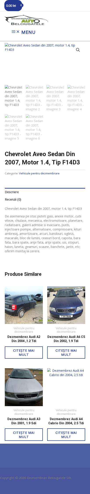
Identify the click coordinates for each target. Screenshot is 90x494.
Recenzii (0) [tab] (13, 199)
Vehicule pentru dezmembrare (39, 173)
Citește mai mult (24, 352)
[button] (78, 50)
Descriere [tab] (12, 192)
